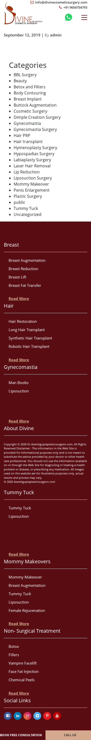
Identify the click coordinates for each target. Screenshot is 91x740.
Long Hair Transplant (27, 329)
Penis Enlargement (32, 190)
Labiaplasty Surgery (32, 160)
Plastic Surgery (28, 196)
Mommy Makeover (31, 184)
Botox (14, 646)
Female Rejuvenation (27, 610)
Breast (11, 244)
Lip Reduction (27, 172)
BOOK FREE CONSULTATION (21, 735)
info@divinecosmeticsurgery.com (60, 2)
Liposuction (19, 390)
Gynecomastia (27, 123)
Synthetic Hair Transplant (30, 338)
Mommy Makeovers (27, 561)
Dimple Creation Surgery (37, 117)
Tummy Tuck (26, 208)
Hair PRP (22, 135)
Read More (19, 298)
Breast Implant (28, 99)
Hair (9, 305)
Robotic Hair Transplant (29, 346)
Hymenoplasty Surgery (35, 147)
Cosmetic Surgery (30, 111)
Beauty (20, 81)
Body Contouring (30, 93)
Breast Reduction (23, 268)
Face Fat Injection (24, 671)
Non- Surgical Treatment (32, 630)
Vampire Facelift (23, 663)
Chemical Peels (22, 679)
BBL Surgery (25, 74)
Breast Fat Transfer (25, 285)
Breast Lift (17, 276)
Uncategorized (27, 214)
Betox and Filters (30, 87)
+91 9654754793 (75, 7)
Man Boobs (19, 382)
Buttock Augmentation (35, 105)
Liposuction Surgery (33, 178)
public (19, 202)
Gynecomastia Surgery (35, 129)
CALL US (70, 735)
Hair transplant (28, 141)
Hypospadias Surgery (34, 153)
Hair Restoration (23, 321)
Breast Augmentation (27, 260)
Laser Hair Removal (32, 166)
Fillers (14, 654)
